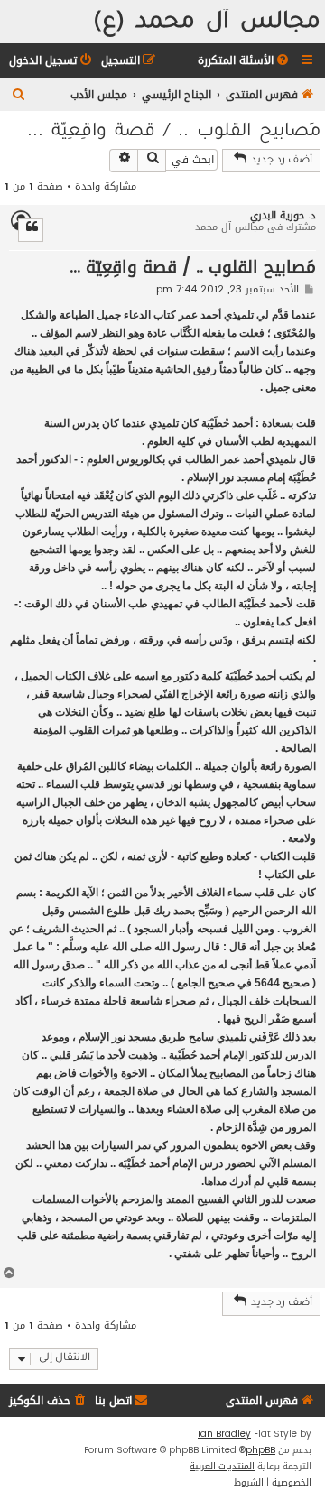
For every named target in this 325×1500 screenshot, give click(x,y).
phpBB (260, 1450)
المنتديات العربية (222, 1466)
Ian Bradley (224, 1434)
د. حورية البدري (283, 215)
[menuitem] (245, 61)
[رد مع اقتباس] (30, 230)
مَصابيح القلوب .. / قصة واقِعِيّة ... (173, 133)
